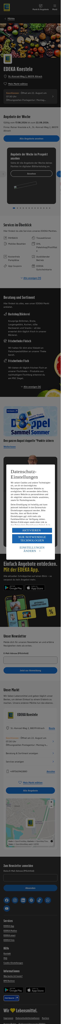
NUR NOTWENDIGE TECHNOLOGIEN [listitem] (32, 538)
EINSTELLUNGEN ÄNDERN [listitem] (32, 549)
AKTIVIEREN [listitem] (31, 530)
